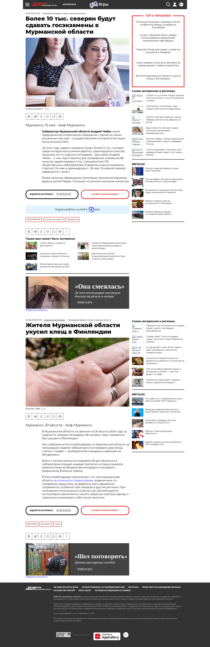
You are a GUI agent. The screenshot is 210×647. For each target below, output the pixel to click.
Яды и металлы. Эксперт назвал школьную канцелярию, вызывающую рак (162, 130)
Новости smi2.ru (36, 310)
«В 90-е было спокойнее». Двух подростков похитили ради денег (163, 107)
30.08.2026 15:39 (34, 320)
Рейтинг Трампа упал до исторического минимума (158, 202)
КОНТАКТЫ (133, 587)
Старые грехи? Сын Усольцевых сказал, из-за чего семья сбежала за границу (164, 339)
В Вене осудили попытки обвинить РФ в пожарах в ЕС (163, 443)
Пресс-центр (84, 590)
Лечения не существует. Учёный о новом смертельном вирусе (163, 381)
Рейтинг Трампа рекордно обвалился (158, 432)
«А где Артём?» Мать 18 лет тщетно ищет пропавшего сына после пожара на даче (164, 350)
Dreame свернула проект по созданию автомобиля (158, 213)
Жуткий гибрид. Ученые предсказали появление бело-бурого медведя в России (165, 141)
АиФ (47, 109)
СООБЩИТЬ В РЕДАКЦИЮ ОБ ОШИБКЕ (113, 590)
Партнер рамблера (82, 635)
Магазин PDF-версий (64, 590)
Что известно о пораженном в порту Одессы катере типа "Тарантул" (163, 400)
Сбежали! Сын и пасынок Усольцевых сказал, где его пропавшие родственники (165, 328)
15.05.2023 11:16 (33, 13)
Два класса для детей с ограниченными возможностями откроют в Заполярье (108, 256)
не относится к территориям (73, 480)
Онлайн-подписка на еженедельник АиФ (103, 587)
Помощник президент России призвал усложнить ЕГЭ (160, 421)
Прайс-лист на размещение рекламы (161, 587)
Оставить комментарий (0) (105, 194)
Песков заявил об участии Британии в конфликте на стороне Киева (164, 180)
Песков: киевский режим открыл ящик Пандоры (162, 169)
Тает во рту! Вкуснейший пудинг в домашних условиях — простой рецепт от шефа (163, 371)
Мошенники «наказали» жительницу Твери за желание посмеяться (164, 191)
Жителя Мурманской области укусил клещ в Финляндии (158, 77)
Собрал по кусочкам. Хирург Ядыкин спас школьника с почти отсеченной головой (165, 98)
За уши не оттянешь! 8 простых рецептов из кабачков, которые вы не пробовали (165, 361)
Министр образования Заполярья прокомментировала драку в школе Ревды (109, 245)
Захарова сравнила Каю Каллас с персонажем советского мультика (162, 410)
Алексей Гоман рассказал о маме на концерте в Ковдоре (158, 51)
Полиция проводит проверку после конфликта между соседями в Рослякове (158, 25)
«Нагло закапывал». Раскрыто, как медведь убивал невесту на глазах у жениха (164, 152)
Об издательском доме (66, 587)
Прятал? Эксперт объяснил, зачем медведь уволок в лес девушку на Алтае (163, 120)
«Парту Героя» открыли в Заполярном (52, 244)
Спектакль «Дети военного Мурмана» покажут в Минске (55, 254)
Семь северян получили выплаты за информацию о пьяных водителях (158, 64)
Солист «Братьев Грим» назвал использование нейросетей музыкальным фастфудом (158, 38)
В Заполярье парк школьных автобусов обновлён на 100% (54, 265)
